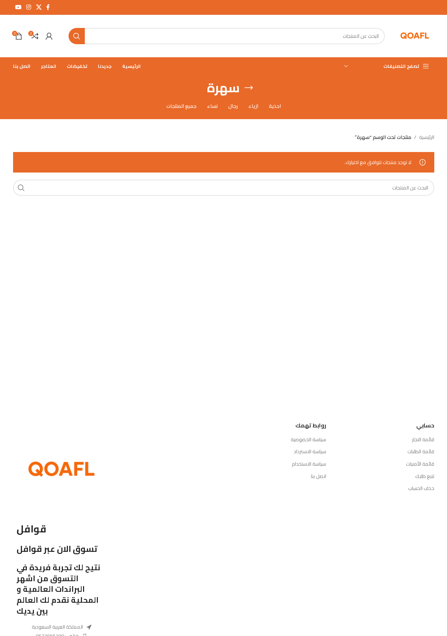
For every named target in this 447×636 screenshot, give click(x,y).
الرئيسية (426, 137)
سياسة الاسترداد (310, 451)
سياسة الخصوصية (308, 439)
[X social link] (39, 7)
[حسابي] (49, 36)
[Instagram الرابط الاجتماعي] (29, 7)
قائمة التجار (423, 439)
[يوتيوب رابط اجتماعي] (18, 7)
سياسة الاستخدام (309, 464)
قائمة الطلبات (420, 451)
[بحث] (77, 36)
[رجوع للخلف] (249, 88)
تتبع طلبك (424, 476)
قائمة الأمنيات (420, 464)
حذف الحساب (421, 488)
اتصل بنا (318, 476)
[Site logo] (414, 35)
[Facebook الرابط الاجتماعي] (48, 7)
